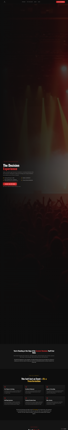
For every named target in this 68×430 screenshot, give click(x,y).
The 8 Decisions (30, 1)
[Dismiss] (66, 428)
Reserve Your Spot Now (10, 184)
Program (23, 1)
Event (39, 1)
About (35, 1)
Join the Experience (60, 1)
